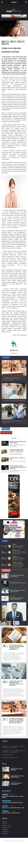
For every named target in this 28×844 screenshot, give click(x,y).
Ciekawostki (15, 556)
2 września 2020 (15, 767)
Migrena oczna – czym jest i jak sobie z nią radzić (13, 807)
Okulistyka (4, 821)
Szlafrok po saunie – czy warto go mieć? (11, 812)
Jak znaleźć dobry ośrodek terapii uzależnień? (12, 802)
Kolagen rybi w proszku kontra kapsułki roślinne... (17, 776)
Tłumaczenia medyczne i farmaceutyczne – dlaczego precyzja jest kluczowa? (18, 558)
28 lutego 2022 (12, 794)
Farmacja (14, 544)
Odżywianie (4, 829)
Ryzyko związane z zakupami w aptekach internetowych (16, 598)
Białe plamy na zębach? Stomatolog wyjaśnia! (14, 400)
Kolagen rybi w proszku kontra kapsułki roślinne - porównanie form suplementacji (19, 552)
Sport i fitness (5, 831)
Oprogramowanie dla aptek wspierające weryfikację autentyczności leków (18, 546)
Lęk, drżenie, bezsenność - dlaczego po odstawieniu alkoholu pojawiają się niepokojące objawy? (12, 379)
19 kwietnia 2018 (14, 573)
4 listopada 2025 (13, 811)
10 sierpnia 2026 (15, 774)
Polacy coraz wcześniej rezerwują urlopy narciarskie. (17, 591)
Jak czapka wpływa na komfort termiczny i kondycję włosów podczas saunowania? (18, 467)
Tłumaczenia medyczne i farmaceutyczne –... (16, 784)
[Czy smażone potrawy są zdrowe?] (14, 475)
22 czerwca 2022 (16, 800)
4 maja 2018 (13, 596)
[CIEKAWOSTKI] (14, 664)
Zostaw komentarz (6, 432)
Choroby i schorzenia (17, 562)
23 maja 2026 (14, 781)
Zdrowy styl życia (16, 550)
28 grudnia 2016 (14, 588)
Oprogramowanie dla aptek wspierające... (17, 769)
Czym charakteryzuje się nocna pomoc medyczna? (17, 576)
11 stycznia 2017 (14, 581)
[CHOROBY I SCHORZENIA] (14, 701)
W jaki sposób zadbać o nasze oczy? (18, 582)
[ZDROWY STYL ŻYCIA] (14, 628)
